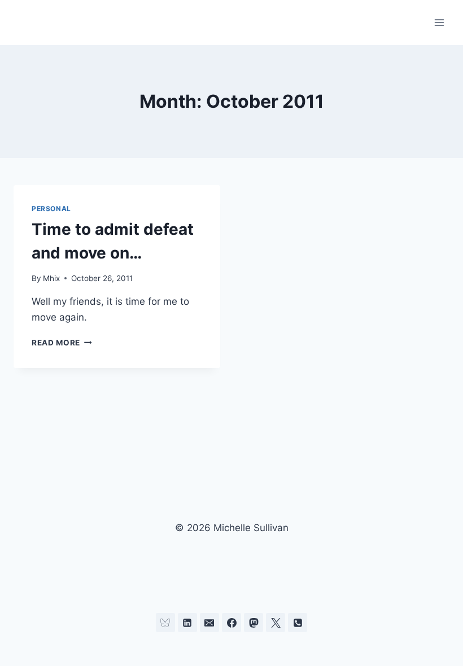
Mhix (51, 278)
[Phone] (297, 622)
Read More (62, 342)
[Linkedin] (187, 622)
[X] (275, 622)
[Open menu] (439, 22)
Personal (51, 208)
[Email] (209, 622)
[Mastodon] (253, 622)
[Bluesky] (165, 622)
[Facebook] (231, 622)
